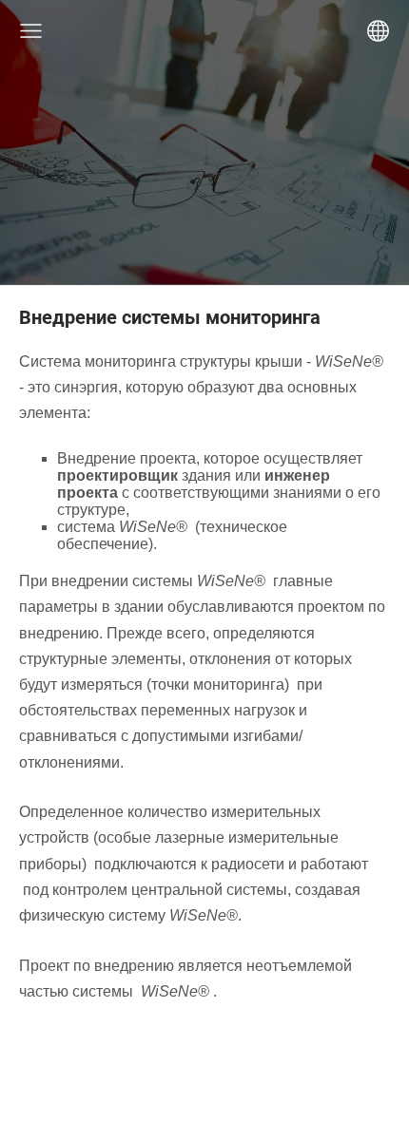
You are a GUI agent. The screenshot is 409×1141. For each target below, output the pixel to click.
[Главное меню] (31, 31)
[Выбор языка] (378, 31)
